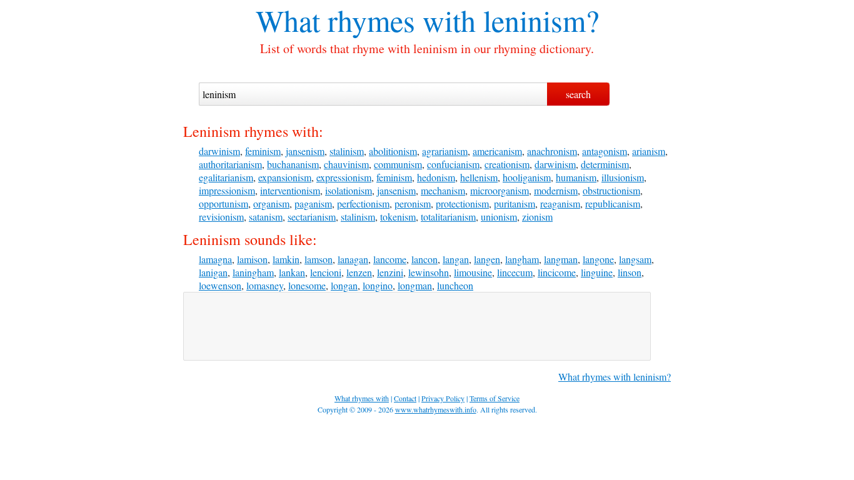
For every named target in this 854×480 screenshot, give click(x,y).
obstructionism (611, 190)
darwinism (219, 151)
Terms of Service (495, 398)
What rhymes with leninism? (614, 376)
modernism (556, 190)
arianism (648, 151)
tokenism (398, 216)
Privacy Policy (443, 398)
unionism (499, 216)
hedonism (436, 177)
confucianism (453, 164)
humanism (576, 177)
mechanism (443, 190)
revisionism (221, 216)
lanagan (353, 259)
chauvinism (346, 164)
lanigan (213, 272)
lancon (424, 259)
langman (561, 259)
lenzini (390, 272)
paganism (313, 203)
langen (487, 259)
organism (271, 203)
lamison (252, 259)
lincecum (515, 272)
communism (398, 164)
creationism (507, 164)
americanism (497, 151)
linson (629, 272)
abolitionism (393, 151)
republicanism (612, 203)
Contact (405, 398)
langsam (635, 259)
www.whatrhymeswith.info (435, 409)
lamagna (215, 259)
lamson (318, 259)
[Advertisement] (417, 326)
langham (522, 259)
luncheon (455, 285)
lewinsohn (428, 272)
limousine (473, 272)
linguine (597, 272)
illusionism (622, 177)
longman (415, 285)
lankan (292, 272)
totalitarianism (448, 216)
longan (344, 285)
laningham (253, 272)
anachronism (552, 151)
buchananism (293, 164)
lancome (389, 259)
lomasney (264, 285)
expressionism (343, 177)
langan (456, 259)
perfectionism (363, 203)
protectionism (462, 203)
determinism (605, 164)
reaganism (560, 203)
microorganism (499, 190)
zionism (537, 216)
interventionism (290, 190)
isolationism (348, 190)
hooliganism (527, 177)
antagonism (604, 151)
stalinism (346, 151)
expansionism (284, 177)
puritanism (514, 203)
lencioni (325, 272)
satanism (266, 216)
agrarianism (445, 151)
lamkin (286, 259)
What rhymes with (366, 20)
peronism (412, 203)
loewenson (220, 285)
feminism (263, 151)
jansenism (305, 151)
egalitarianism (226, 177)
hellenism (479, 177)
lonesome (307, 285)
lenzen (359, 272)
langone (598, 259)
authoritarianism (230, 164)
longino (378, 285)
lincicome (557, 272)
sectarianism (312, 216)
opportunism (223, 203)
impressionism (227, 190)
